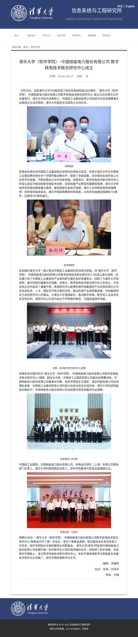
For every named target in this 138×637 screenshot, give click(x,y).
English (130, 6)
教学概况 (77, 35)
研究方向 (46, 35)
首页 (16, 35)
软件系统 (61, 35)
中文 (120, 6)
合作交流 (92, 35)
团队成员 (31, 35)
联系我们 (107, 35)
